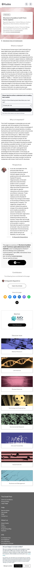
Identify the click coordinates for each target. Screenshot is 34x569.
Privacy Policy (5, 501)
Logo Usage (4, 503)
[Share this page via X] (17, 302)
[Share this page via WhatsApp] (29, 296)
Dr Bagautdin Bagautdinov (20, 237)
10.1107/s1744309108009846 (13, 32)
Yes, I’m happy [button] (18, 565)
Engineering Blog (6, 529)
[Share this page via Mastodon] (24, 296)
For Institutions (5, 541)
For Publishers (5, 539)
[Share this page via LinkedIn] (19, 296)
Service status (5, 510)
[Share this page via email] (5, 296)
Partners (3, 530)
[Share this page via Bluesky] (10, 296)
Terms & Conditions (7, 499)
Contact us (4, 516)
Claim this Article (17, 286)
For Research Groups (7, 543)
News (2, 525)
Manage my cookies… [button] (8, 565)
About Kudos (5, 523)
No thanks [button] (27, 565)
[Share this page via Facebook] (15, 296)
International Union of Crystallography (12, 40)
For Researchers (6, 537)
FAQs (2, 514)
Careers (3, 527)
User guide (4, 512)
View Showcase (17, 325)
